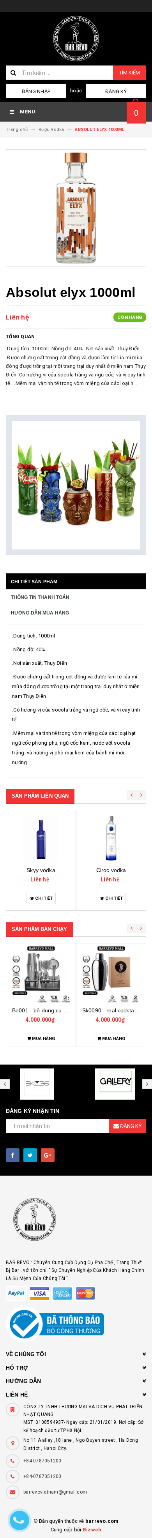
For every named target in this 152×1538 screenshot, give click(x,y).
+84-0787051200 (42, 1461)
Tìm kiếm (129, 73)
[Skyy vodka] (41, 839)
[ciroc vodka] (111, 839)
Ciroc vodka (111, 870)
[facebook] (12, 1155)
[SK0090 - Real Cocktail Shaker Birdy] (111, 974)
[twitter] (30, 1155)
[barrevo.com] (76, 1223)
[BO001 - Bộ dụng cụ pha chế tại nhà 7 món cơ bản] (41, 974)
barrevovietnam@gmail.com (55, 1492)
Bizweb (92, 1530)
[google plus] (48, 1155)
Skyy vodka (41, 870)
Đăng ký (116, 91)
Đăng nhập (36, 91)
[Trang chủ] (76, 39)
